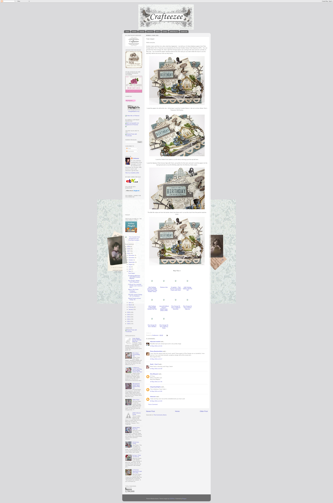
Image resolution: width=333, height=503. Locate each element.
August (131, 264)
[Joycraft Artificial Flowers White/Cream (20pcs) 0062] (164, 300)
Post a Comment (153, 404)
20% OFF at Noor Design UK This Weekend (135, 295)
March (130, 304)
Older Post (204, 411)
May (130, 271)
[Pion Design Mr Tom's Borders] (152, 319)
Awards (134, 31)
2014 (128, 314)
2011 (128, 321)
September (132, 262)
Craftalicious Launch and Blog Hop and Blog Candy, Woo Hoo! (137, 370)
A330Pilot (172, 498)
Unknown (153, 396)
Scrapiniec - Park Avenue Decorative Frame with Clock (175, 289)
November (132, 257)
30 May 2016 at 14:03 (156, 401)
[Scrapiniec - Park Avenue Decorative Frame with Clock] (175, 281)
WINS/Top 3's (174, 31)
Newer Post (150, 411)
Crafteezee (136, 158)
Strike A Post (135, 399)
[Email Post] (167, 335)
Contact (165, 31)
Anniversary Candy (135, 442)
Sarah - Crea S (154, 364)
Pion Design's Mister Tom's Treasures (133, 281)
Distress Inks (164, 287)
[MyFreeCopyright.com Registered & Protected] (133, 124)
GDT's (158, 31)
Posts (129, 148)
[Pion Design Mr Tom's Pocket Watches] (187, 300)
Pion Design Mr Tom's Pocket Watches (187, 307)
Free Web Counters (133, 240)
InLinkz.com (148, 332)
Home (127, 31)
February (131, 307)
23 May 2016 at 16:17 (156, 359)
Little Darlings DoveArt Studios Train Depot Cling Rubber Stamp (152, 289)
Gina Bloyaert (154, 374)
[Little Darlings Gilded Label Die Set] (187, 281)
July (130, 266)
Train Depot (131, 273)
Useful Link (184, 31)
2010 (128, 323)
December (132, 255)
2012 (128, 319)
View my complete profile (132, 172)
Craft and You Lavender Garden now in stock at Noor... (135, 286)
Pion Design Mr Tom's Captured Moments (175, 307)
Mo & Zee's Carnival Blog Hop (136, 354)
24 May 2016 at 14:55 (156, 391)
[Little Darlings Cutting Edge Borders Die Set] (152, 300)
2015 (128, 312)
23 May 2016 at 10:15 (156, 346)
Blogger (184, 498)
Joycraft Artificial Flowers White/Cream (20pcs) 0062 (164, 308)
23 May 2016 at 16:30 (156, 368)
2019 (128, 246)
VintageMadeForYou (133, 111)
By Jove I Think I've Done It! (136, 456)
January (131, 309)
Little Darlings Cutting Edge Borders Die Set (152, 307)
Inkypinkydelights (155, 387)
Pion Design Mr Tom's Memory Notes (164, 326)
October (131, 260)
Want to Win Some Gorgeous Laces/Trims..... (133, 291)
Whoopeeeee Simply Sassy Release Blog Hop (136, 386)
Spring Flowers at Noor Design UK (134, 299)
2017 (128, 251)
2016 (128, 253)
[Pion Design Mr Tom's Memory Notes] (164, 319)
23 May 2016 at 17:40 (156, 381)
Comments (130, 151)
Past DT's (150, 31)
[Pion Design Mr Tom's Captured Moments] (175, 300)
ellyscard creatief (155, 341)
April (130, 302)
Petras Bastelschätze (156, 351)
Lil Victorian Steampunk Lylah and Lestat (137, 471)
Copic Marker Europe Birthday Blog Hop (136, 340)
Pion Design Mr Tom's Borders (152, 325)
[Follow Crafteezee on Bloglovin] (130, 101)
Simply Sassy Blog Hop (136, 428)
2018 (128, 249)
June (130, 269)
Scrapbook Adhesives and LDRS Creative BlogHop (134, 277)
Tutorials (141, 31)
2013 (128, 316)
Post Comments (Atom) (160, 415)
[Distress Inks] (164, 281)
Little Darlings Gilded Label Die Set (187, 289)
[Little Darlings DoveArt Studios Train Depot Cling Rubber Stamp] (152, 281)
